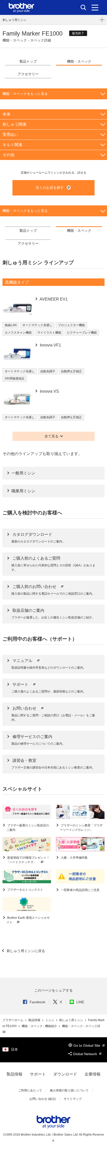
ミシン (50, 1020)
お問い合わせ (24, 708)
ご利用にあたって (30, 1090)
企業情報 (93, 1074)
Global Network (85, 1054)
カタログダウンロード (32, 534)
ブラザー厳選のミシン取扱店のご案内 (27, 828)
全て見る (51, 436)
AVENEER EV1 (53, 299)
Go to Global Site (87, 1045)
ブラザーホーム (13, 1020)
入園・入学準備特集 (74, 857)
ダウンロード (65, 1074)
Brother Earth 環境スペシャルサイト (28, 920)
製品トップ (28, 61)
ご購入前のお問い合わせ (34, 586)
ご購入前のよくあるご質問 (36, 558)
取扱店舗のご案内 (28, 610)
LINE (80, 1002)
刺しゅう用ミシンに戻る (25, 951)
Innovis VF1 (50, 345)
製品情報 (34, 1020)
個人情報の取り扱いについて (69, 1090)
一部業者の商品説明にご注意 (80, 890)
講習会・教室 (24, 760)
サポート (20, 684)
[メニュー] (95, 7)
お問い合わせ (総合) (42, 1099)
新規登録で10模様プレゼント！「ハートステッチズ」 (28, 860)
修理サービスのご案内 (32, 736)
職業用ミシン (23, 491)
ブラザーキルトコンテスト (24, 889)
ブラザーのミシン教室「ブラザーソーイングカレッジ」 (81, 828)
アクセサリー (28, 74)
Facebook (37, 1002)
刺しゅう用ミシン (14, 20)
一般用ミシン (23, 473)
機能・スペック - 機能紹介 (40, 1026)
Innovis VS (49, 391)
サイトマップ (73, 1099)
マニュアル (22, 660)
